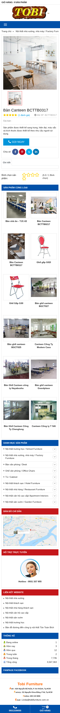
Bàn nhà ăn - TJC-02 (16, 221)
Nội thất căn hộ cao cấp (16, 613)
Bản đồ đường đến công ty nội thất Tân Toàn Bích (29, 627)
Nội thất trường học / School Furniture (23, 449)
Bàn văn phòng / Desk (16, 464)
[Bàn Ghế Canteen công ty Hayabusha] (16, 369)
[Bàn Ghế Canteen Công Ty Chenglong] (16, 410)
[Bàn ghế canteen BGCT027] (44, 287)
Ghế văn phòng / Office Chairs (20, 471)
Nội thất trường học (14, 622)
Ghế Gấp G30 (16, 303)
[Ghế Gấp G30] (16, 287)
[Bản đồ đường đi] (30, 531)
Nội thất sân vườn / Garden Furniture (23, 502)
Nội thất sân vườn (14, 617)
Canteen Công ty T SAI (44, 426)
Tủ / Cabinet (11, 477)
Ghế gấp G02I (44, 262)
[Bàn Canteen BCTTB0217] (44, 205)
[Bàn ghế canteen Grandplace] (44, 369)
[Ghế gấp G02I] (44, 246)
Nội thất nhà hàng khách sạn (19, 608)
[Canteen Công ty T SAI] (44, 410)
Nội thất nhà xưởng (14, 598)
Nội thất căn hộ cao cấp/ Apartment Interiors (26, 495)
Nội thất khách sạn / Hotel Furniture (22, 483)
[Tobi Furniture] (30, 13)
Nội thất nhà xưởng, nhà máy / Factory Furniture (24, 457)
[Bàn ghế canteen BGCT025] (16, 328)
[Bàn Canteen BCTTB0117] (16, 246)
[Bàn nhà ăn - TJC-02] (16, 205)
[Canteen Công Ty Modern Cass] (44, 328)
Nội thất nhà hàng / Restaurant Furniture (25, 489)
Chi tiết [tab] (6, 162)
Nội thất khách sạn (14, 603)
